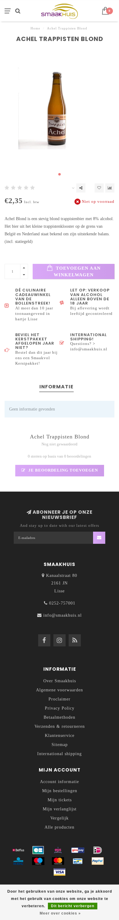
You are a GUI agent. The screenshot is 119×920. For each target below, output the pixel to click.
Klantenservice (59, 735)
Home (35, 28)
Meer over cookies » (60, 913)
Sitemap (60, 744)
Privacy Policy (59, 708)
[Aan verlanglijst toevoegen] (99, 188)
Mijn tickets (60, 800)
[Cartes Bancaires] (38, 850)
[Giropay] (77, 850)
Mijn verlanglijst (60, 809)
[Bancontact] (77, 861)
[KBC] (18, 861)
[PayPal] (97, 861)
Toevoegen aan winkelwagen (77, 271)
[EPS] (58, 850)
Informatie (56, 386)
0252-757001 (62, 603)
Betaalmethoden (59, 717)
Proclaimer (59, 699)
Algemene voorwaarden (59, 690)
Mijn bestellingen (59, 791)
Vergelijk (59, 818)
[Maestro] (38, 861)
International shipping (59, 753)
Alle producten (59, 827)
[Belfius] (18, 850)
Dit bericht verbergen (72, 906)
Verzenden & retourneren (59, 726)
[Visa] (59, 872)
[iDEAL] (97, 850)
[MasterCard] (58, 861)
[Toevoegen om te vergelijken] (109, 188)
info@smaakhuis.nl (62, 615)
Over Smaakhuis (59, 681)
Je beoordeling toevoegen (62, 470)
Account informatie (59, 781)
